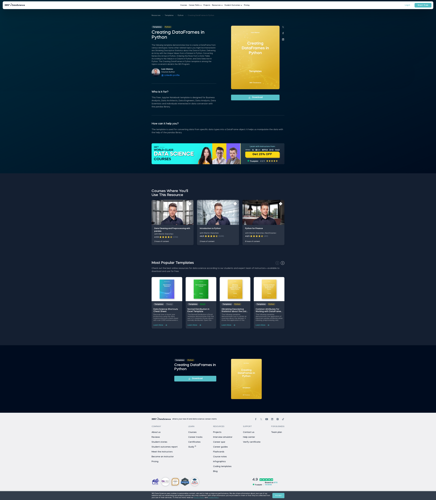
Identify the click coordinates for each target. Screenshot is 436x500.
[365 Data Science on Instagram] (277, 419)
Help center (249, 437)
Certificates (194, 442)
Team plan (276, 432)
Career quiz (219, 442)
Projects (206, 5)
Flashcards (218, 452)
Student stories (159, 442)
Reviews (156, 437)
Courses (183, 5)
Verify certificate (251, 442)
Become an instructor (163, 457)
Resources (156, 15)
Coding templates (222, 466)
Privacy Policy (199, 497)
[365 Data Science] (15, 5)
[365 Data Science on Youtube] (266, 419)
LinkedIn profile (172, 75)
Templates (169, 15)
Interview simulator (222, 437)
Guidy (191, 447)
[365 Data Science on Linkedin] (272, 419)
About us (156, 432)
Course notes (220, 457)
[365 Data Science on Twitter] (261, 419)
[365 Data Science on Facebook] (255, 419)
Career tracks (195, 437)
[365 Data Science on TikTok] (283, 419)
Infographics (219, 462)
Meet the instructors (162, 452)
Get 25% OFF (262, 154)
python (181, 15)
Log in (407, 5)
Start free (423, 5)
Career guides (220, 447)
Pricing (246, 5)
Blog (215, 471)
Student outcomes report (165, 447)
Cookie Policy (213, 497)
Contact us (248, 432)
